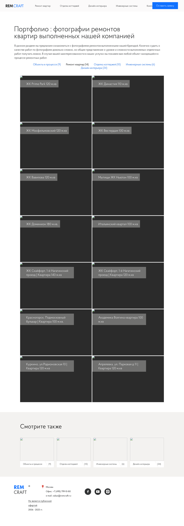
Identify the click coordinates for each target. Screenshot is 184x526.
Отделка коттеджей (69, 5)
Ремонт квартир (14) (77, 64)
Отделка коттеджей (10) (107, 64)
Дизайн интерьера (97, 5)
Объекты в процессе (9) (47, 64)
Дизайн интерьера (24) (94, 67)
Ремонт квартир (43, 5)
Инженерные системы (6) (140, 64)
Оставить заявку (165, 5)
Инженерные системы (126, 5)
